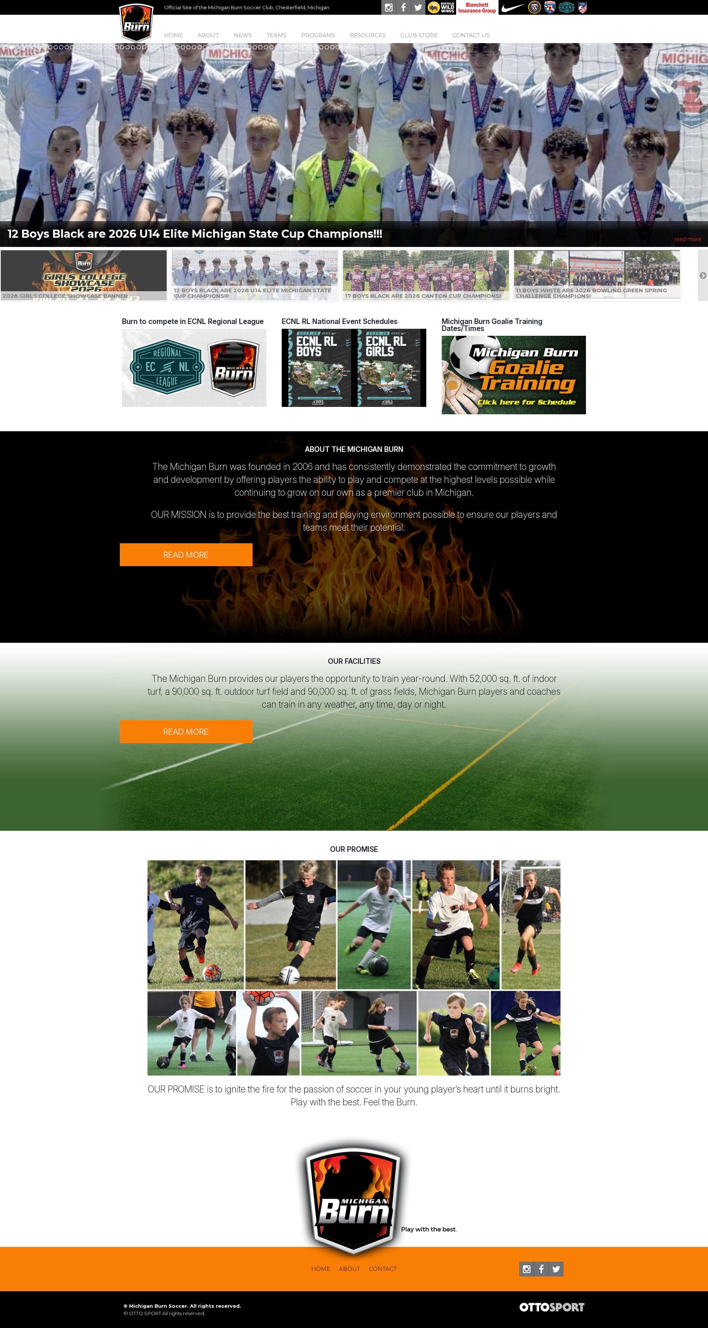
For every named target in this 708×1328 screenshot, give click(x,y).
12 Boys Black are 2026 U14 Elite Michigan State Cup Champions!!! (194, 234)
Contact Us (471, 35)
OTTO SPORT (145, 1313)
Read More (186, 555)
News (243, 35)
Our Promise (354, 849)
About (349, 1268)
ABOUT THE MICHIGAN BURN (354, 449)
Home (173, 35)
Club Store (419, 35)
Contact (383, 1268)
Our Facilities (354, 661)
